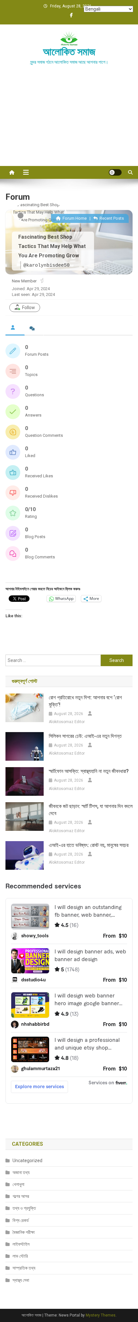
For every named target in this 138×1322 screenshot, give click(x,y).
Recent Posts (111, 218)
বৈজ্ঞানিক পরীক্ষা (24, 1232)
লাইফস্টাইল (21, 1244)
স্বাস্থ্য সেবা (21, 1280)
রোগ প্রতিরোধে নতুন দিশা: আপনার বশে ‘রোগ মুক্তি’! (85, 701)
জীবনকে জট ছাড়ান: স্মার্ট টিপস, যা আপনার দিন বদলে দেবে (91, 809)
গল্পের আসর (21, 1196)
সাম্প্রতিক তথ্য (24, 1268)
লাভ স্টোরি (20, 1256)
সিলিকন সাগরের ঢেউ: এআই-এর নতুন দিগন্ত (85, 736)
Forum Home (74, 218)
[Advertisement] (69, 123)
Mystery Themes (101, 1315)
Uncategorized (27, 1160)
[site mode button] (115, 172)
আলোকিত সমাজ (69, 52)
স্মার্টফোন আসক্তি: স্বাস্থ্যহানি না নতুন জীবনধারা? (89, 771)
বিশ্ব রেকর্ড (21, 1220)
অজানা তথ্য (21, 1172)
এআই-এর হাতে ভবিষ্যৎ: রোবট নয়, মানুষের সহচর (88, 845)
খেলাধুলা (18, 1184)
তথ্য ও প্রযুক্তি (24, 1208)
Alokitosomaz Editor (67, 722)
